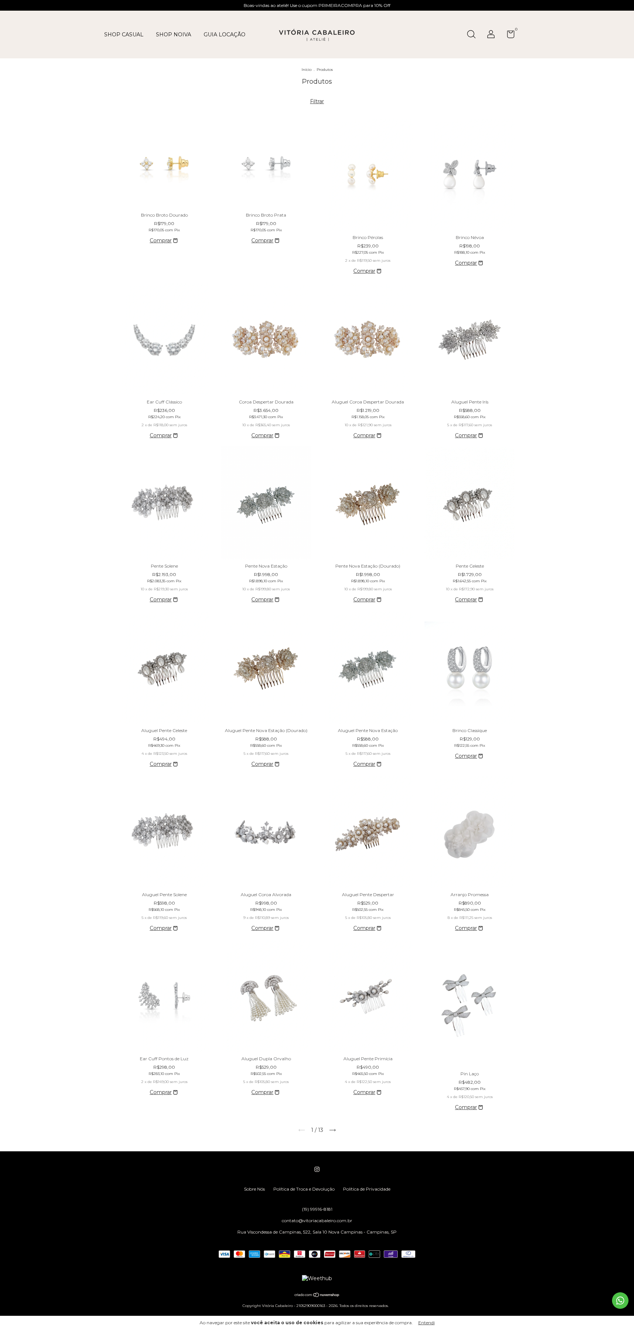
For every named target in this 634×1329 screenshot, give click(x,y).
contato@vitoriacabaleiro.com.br (317, 1220)
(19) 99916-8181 (317, 1209)
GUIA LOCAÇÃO (224, 34)
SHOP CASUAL (123, 34)
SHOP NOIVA (173, 34)
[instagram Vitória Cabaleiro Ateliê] (317, 1169)
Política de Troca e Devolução (304, 1189)
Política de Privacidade (366, 1189)
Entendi (426, 1322)
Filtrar (317, 101)
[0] (508, 35)
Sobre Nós (254, 1189)
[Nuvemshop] (317, 1295)
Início (306, 69)
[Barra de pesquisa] (474, 35)
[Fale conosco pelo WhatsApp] (620, 1300)
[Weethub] (317, 1278)
